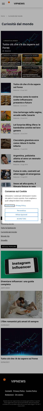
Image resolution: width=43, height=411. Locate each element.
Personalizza (21, 211)
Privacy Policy (21, 206)
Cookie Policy (9, 206)
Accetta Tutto (21, 219)
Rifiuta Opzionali (21, 215)
